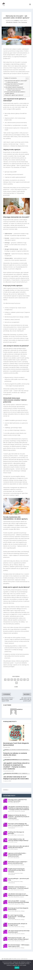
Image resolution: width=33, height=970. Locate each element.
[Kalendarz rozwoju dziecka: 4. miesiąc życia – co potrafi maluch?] (5, 888)
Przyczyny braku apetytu (13, 85)
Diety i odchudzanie (19, 835)
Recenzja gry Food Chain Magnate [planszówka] (16, 744)
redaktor (16, 20)
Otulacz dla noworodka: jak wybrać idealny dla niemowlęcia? (18, 846)
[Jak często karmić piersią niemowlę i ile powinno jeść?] (5, 932)
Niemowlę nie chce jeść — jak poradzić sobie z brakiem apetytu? (18, 938)
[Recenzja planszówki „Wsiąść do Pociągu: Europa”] (5, 925)
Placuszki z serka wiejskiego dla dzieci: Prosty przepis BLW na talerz (18, 824)
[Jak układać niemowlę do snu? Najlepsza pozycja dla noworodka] (16, 773)
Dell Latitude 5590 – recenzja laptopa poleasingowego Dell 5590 (18, 901)
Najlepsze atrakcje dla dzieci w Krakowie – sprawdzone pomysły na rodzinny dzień (18, 816)
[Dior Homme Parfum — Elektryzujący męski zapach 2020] (5, 946)
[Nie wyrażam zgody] (31, 965)
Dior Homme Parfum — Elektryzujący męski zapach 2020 (18, 945)
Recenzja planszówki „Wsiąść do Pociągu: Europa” (17, 924)
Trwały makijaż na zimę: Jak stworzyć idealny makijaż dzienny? (18, 839)
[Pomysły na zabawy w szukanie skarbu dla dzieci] (16, 750)
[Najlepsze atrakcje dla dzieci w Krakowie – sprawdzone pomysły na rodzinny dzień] (5, 816)
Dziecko (15, 22)
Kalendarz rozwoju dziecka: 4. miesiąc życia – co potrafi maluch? (18, 887)
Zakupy (23, 904)
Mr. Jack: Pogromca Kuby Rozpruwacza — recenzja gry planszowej (16, 916)
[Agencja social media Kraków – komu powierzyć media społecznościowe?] (5, 854)
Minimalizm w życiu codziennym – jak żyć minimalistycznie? (18, 862)
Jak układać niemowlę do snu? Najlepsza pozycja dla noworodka (16, 778)
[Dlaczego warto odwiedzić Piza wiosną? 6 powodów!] (5, 801)
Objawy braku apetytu (12, 82)
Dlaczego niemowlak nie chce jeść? (14, 84)
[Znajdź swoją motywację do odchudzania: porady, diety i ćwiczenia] (5, 870)
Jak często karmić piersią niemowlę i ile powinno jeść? (19, 931)
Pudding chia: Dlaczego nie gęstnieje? (16, 832)
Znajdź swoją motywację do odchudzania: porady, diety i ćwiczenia (16, 870)
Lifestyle (23, 811)
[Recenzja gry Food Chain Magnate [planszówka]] (16, 733)
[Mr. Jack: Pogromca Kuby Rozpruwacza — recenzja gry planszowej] (5, 916)
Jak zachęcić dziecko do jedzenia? (14, 87)
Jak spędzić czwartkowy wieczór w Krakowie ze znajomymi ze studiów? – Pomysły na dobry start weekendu (16, 766)
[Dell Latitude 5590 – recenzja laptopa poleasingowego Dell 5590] (5, 902)
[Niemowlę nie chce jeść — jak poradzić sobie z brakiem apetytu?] (5, 939)
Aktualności (9, 22)
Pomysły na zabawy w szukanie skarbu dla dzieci (15, 754)
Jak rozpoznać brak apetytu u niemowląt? (16, 80)
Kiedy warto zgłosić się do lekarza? (14, 95)
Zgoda (17, 967)
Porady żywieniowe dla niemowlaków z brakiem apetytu (15, 92)
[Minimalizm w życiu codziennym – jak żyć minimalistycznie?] (5, 863)
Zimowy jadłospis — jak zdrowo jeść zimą (18, 879)
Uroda (15, 842)
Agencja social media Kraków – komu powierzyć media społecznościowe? (17, 854)
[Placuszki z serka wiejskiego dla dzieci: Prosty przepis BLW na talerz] (5, 825)
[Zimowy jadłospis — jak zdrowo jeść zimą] (5, 880)
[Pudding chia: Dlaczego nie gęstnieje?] (5, 833)
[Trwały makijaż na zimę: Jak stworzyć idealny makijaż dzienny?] (5, 840)
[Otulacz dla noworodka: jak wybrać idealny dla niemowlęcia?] (5, 847)
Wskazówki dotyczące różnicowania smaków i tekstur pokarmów (15, 89)
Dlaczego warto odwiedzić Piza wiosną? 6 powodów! (17, 800)
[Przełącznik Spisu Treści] (26, 78)
